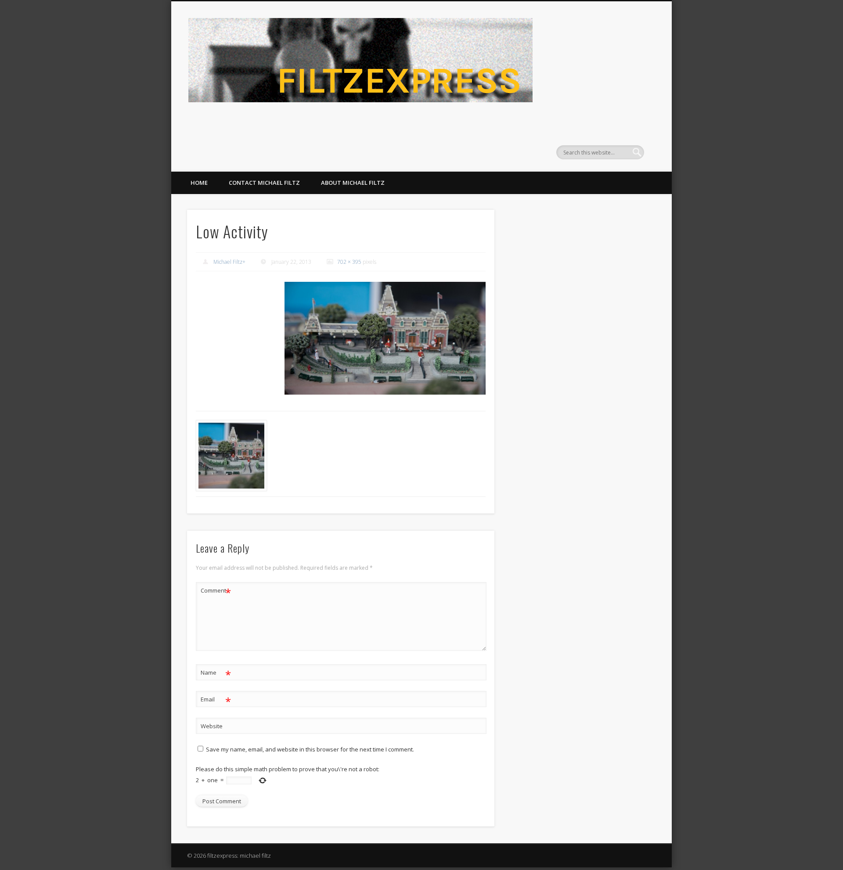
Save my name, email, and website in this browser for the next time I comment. (310, 749)
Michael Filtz (227, 262)
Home (199, 183)
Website (212, 726)
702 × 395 (349, 262)
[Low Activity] (385, 338)
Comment (216, 591)
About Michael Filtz (353, 183)
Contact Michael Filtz (264, 183)
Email (216, 700)
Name (216, 673)
